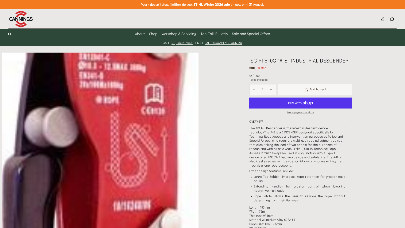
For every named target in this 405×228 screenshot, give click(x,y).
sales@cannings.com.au (223, 43)
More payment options (300, 112)
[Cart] (392, 18)
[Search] (9, 34)
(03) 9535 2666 (182, 43)
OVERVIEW (256, 121)
